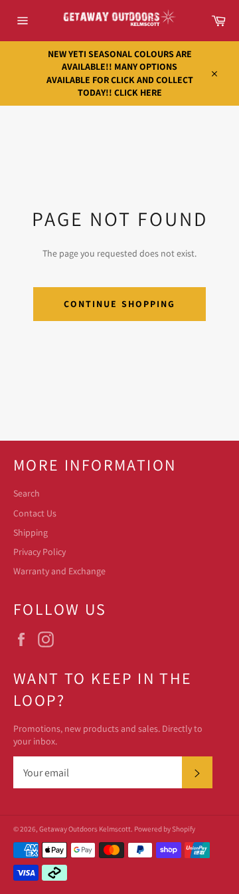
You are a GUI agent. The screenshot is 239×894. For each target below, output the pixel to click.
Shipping (30, 532)
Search (26, 493)
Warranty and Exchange (59, 571)
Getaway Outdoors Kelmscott (85, 829)
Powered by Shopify (164, 829)
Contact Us (34, 513)
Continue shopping (120, 304)
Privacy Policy (39, 552)
